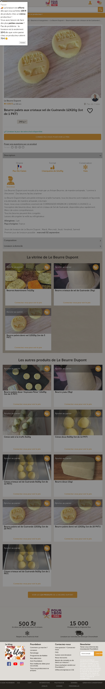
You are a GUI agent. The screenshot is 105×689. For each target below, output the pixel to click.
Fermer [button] (22, 42)
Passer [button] (4, 5)
